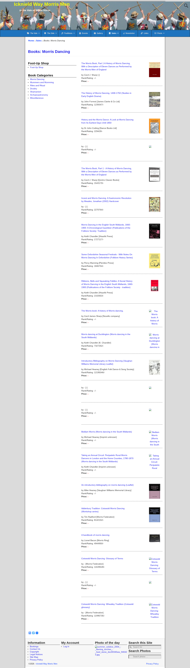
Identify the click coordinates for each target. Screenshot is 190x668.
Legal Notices (36, 654)
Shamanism (35, 92)
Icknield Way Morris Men (42, 4)
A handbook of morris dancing (95, 535)
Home (31, 40)
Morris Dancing (37, 79)
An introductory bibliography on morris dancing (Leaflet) (107, 485)
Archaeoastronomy (39, 95)
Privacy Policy (36, 659)
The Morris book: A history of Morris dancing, (102, 311)
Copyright (34, 651)
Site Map (34, 657)
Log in (66, 646)
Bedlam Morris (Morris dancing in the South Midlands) (106, 432)
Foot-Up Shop (36, 67)
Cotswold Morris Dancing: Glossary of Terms (102, 558)
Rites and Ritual (37, 85)
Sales (39, 40)
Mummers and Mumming (42, 82)
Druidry (33, 88)
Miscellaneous (36, 98)
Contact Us (35, 649)
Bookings (34, 646)
